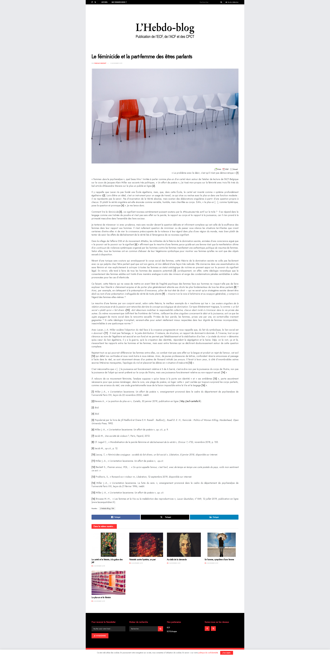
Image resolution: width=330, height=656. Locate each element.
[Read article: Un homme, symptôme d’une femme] (222, 545)
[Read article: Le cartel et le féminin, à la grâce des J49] (108, 545)
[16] (203, 385)
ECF (168, 627)
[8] (235, 287)
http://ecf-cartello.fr (190, 401)
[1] (237, 173)
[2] (153, 186)
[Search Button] (220, 2)
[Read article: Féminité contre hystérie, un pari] (146, 545)
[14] (223, 372)
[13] (190, 362)
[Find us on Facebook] (92, 2)
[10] (128, 310)
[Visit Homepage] (165, 27)
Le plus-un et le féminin (101, 597)
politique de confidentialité (208, 652)
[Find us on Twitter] (95, 2)
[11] (106, 333)
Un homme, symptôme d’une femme (219, 559)
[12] (93, 356)
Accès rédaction (232, 2)
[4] (122, 205)
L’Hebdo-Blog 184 (107, 508)
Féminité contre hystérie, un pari (142, 559)
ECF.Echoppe (172, 631)
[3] (104, 195)
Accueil (104, 2)
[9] (163, 294)
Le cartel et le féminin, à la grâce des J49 (107, 561)
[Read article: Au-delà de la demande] (184, 545)
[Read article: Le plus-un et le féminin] (108, 583)
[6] (136, 244)
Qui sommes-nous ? (119, 2)
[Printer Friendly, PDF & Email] (225, 169)
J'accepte (226, 652)
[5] (120, 212)
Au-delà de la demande (177, 559)
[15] (215, 378)
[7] (175, 270)
